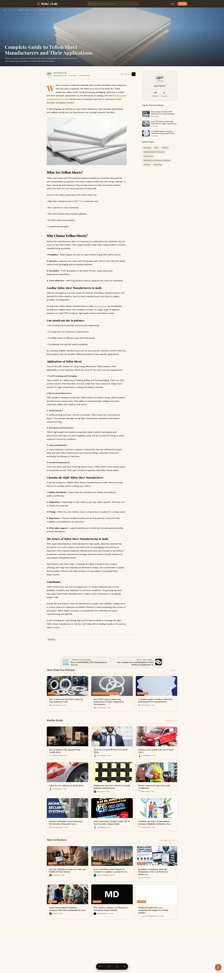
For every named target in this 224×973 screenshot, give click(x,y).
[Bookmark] (117, 967)
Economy (147, 148)
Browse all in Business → (168, 840)
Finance (165, 148)
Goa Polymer (59, 73)
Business (12, 10)
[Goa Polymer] (49, 74)
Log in (172, 4)
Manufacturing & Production (154, 152)
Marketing (157, 165)
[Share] (124, 967)
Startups (147, 165)
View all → (174, 670)
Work (156, 148)
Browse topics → (171, 721)
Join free (182, 4)
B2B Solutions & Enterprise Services (157, 160)
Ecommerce (148, 156)
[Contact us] (218, 967)
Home (5, 10)
